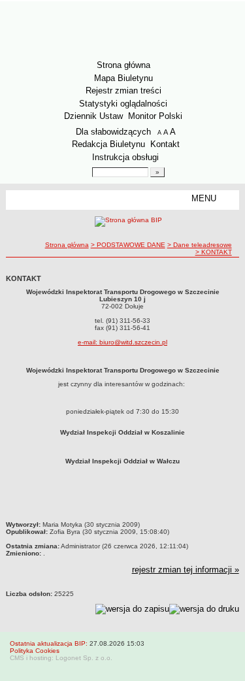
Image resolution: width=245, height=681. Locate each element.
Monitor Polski (155, 116)
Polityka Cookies (34, 650)
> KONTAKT (213, 252)
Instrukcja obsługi (125, 157)
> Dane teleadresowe (199, 244)
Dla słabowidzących (113, 132)
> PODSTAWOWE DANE (128, 244)
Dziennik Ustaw (93, 116)
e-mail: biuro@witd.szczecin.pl (122, 342)
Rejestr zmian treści (123, 90)
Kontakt (165, 144)
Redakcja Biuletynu (108, 144)
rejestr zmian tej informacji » (185, 569)
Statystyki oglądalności (123, 103)
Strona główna (123, 65)
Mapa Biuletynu (123, 78)
